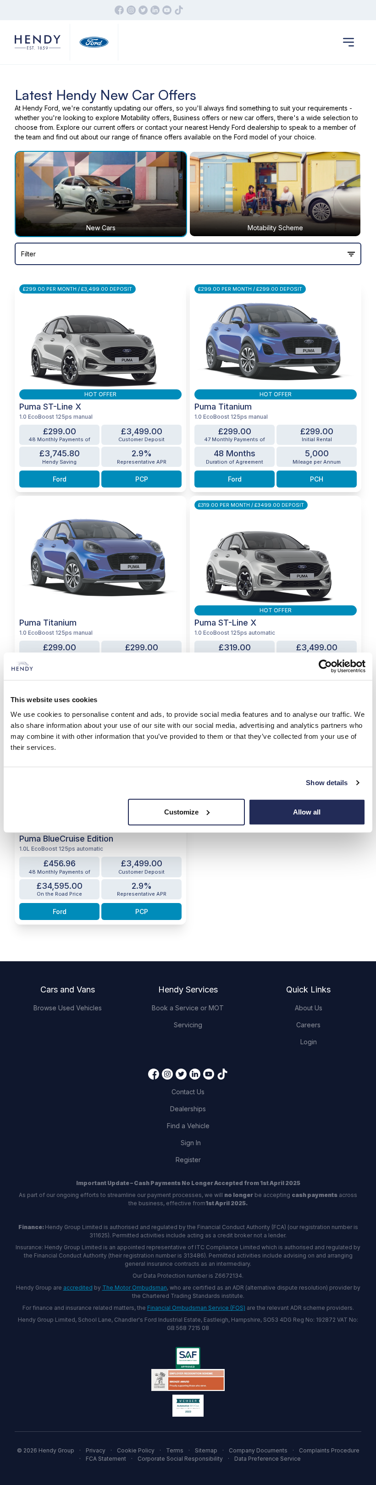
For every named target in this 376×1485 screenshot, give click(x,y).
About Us (308, 1008)
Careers (308, 1025)
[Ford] (94, 42)
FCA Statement (106, 1458)
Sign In (191, 1143)
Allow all (307, 811)
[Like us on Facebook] (119, 10)
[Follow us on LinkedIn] (155, 10)
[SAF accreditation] (188, 1358)
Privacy (95, 1450)
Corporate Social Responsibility (180, 1458)
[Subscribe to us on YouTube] (166, 10)
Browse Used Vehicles (67, 1008)
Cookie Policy (136, 1450)
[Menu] (348, 42)
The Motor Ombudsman (134, 1287)
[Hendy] (38, 42)
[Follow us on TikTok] (178, 10)
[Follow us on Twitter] (143, 10)
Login (308, 1042)
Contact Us (188, 1092)
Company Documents (258, 1450)
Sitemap (206, 1450)
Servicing (188, 1025)
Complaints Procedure (329, 1450)
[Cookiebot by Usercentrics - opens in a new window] (325, 666)
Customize (181, 811)
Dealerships (188, 1109)
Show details (327, 783)
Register (188, 1160)
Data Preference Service (267, 1458)
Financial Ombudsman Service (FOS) (196, 1307)
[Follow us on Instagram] (131, 10)
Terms (174, 1450)
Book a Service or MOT (188, 1008)
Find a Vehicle (188, 1126)
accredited (78, 1287)
